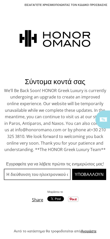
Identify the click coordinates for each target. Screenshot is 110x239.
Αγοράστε (88, 230)
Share (37, 200)
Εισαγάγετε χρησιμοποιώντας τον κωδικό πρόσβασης (66, 5)
